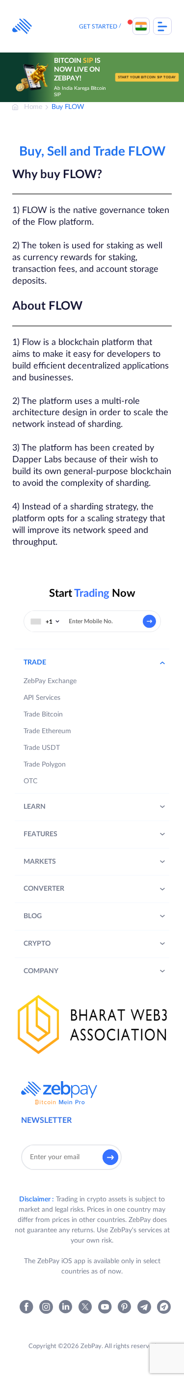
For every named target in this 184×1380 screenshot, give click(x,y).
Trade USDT (42, 747)
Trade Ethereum (47, 731)
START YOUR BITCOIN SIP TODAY (147, 77)
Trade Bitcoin (43, 714)
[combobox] (45, 621)
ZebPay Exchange (50, 681)
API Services (42, 697)
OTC (30, 781)
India (141, 26)
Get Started (98, 26)
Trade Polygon (45, 764)
